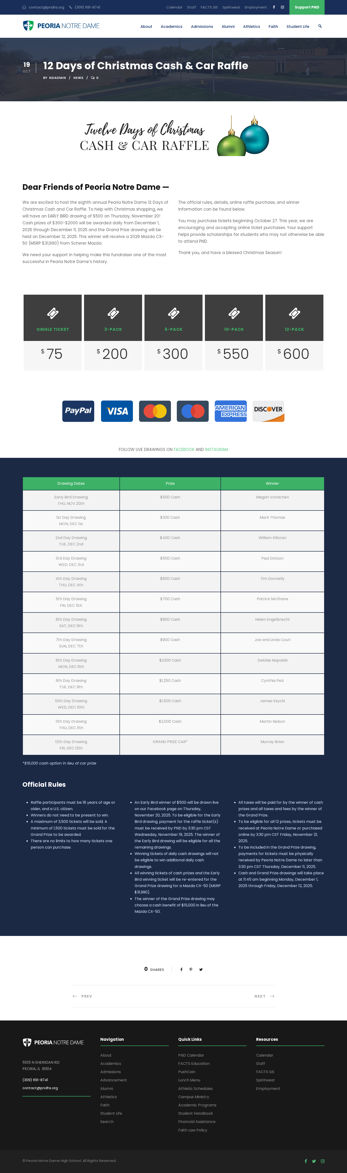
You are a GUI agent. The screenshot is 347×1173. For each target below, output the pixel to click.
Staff (191, 7)
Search (107, 1121)
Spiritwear (231, 7)
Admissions (202, 26)
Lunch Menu (189, 1080)
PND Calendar (191, 1055)
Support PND (307, 7)
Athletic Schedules (195, 1088)
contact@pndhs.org (40, 1087)
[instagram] (282, 7)
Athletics (251, 26)
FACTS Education (194, 1063)
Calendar (174, 7)
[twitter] (314, 1161)
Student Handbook (195, 1113)
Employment (256, 7)
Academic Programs (197, 1105)
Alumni (228, 26)
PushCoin (186, 1072)
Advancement (113, 1080)
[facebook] (274, 7)
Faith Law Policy (192, 1130)
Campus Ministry (193, 1097)
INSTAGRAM (216, 449)
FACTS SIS (209, 7)
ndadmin (57, 78)
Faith (273, 26)
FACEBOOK (184, 449)
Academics (171, 26)
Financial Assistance (197, 1121)
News (78, 78)
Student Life (298, 26)
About (146, 26)
